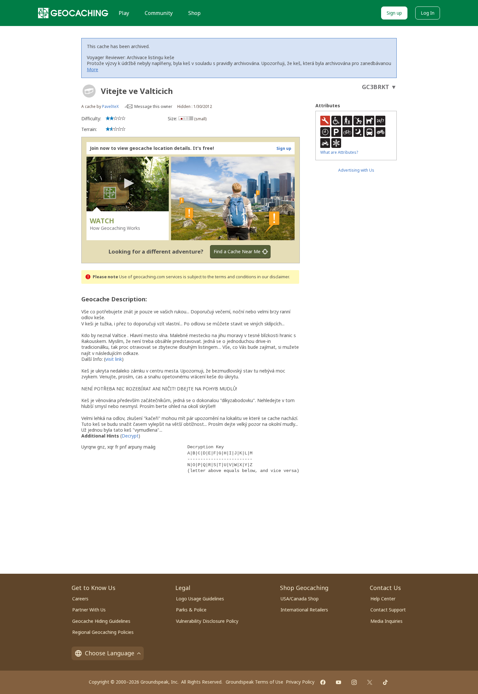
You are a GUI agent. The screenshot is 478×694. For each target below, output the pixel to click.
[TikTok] (385, 682)
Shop (194, 13)
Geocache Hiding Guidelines (101, 621)
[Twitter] (370, 682)
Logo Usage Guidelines (200, 599)
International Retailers (304, 610)
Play (124, 13)
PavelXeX (110, 106)
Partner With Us (89, 610)
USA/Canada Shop (300, 599)
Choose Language (109, 653)
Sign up (394, 13)
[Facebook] (323, 682)
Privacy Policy (300, 682)
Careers (80, 599)
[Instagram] (354, 682)
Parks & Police (191, 610)
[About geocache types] (89, 91)
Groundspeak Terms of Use (254, 682)
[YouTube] (338, 682)
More (92, 69)
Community (159, 13)
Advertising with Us (356, 170)
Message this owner (153, 106)
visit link (113, 359)
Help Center (382, 599)
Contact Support (388, 610)
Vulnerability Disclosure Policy (207, 621)
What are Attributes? (339, 152)
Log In (427, 13)
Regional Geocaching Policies (103, 632)
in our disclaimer (273, 277)
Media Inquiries (386, 621)
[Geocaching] (73, 13)
